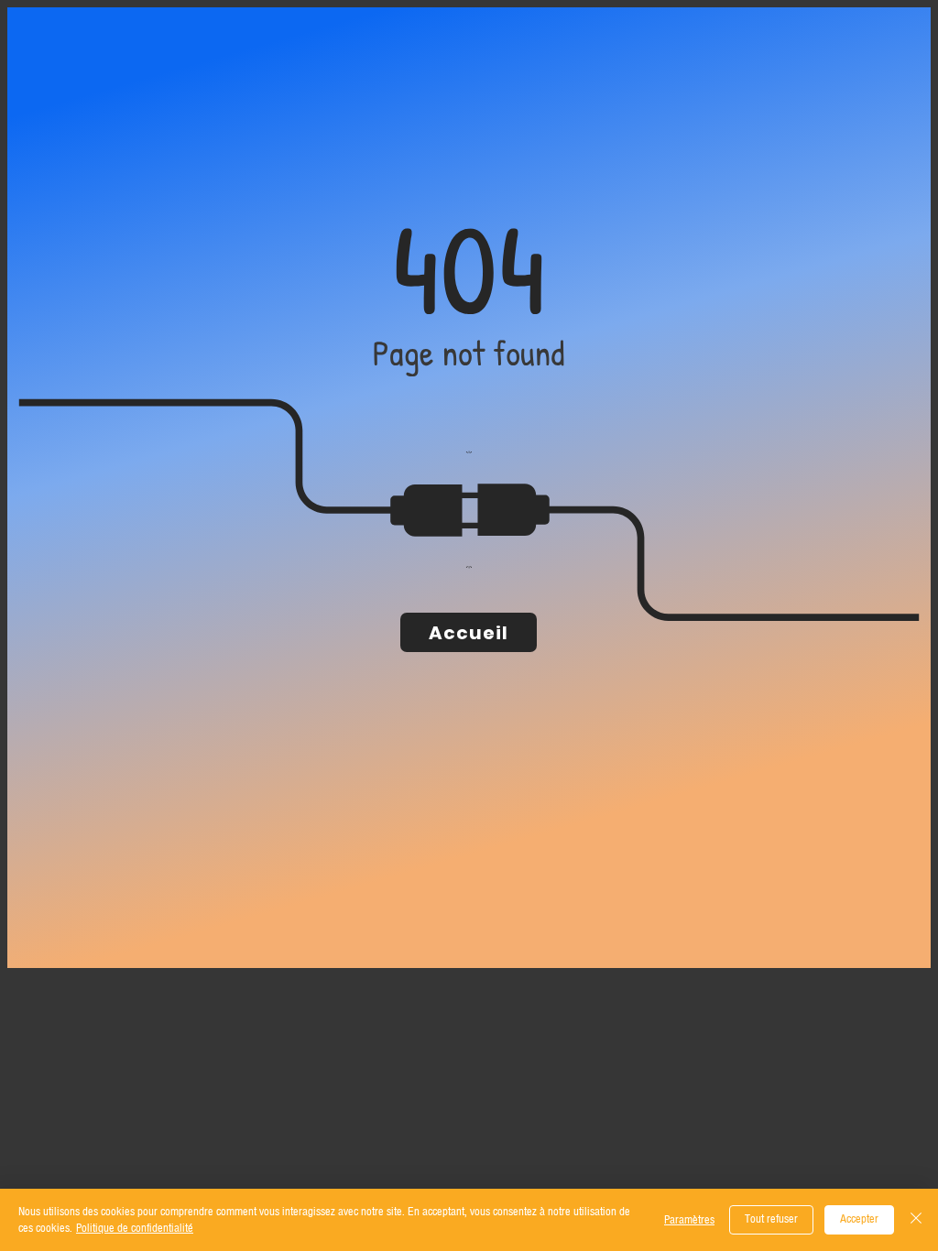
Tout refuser (771, 1219)
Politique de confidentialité (134, 1228)
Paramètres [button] (689, 1219)
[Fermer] (916, 1219)
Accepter (859, 1219)
